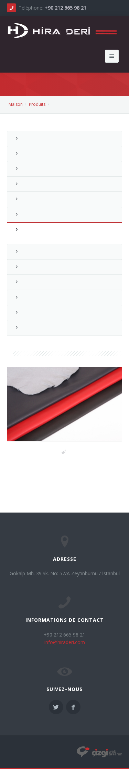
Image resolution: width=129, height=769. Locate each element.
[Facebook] (73, 707)
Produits (37, 104)
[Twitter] (56, 707)
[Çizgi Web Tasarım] (99, 752)
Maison (16, 104)
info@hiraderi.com (64, 642)
